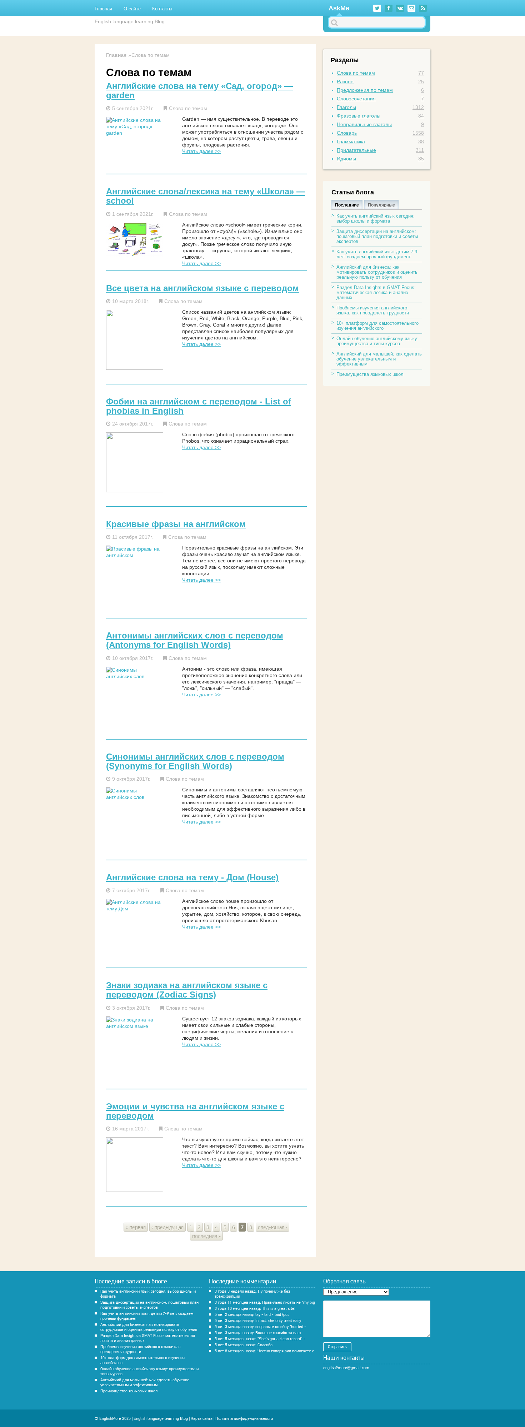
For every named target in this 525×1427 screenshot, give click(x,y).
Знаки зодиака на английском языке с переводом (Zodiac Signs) (187, 990)
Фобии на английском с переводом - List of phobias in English (198, 406)
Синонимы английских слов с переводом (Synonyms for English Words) (195, 761)
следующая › (272, 1227)
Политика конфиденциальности (244, 1418)
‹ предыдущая (167, 1227)
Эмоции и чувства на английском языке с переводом (195, 1111)
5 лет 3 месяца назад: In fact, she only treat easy (258, 1320)
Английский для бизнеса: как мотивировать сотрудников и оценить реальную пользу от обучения (377, 272)
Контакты (162, 8)
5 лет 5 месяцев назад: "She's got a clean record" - (260, 1338)
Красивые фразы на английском (176, 524)
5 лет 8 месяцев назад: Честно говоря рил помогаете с (264, 1350)
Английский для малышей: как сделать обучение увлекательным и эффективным (379, 359)
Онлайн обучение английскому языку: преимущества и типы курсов (377, 341)
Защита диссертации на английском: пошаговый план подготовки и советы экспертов (377, 236)
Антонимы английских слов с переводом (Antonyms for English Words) (194, 640)
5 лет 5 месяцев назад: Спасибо (243, 1344)
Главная (103, 8)
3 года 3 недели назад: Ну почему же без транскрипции (252, 1294)
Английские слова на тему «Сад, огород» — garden (199, 90)
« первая (136, 1227)
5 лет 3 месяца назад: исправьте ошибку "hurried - (260, 1326)
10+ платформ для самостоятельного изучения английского (377, 325)
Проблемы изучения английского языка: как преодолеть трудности (372, 310)
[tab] (346, 204)
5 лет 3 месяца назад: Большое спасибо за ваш (258, 1332)
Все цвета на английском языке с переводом (202, 288)
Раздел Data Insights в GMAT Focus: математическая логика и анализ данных (376, 292)
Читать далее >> (201, 151)
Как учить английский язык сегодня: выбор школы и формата (375, 218)
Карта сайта (201, 1418)
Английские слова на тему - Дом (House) (192, 877)
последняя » (206, 1236)
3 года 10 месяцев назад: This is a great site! (255, 1308)
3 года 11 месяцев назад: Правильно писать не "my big (265, 1302)
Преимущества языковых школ (370, 374)
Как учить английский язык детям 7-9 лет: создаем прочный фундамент (376, 254)
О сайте (132, 8)
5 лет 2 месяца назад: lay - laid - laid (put (252, 1314)
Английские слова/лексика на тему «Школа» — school (205, 196)
